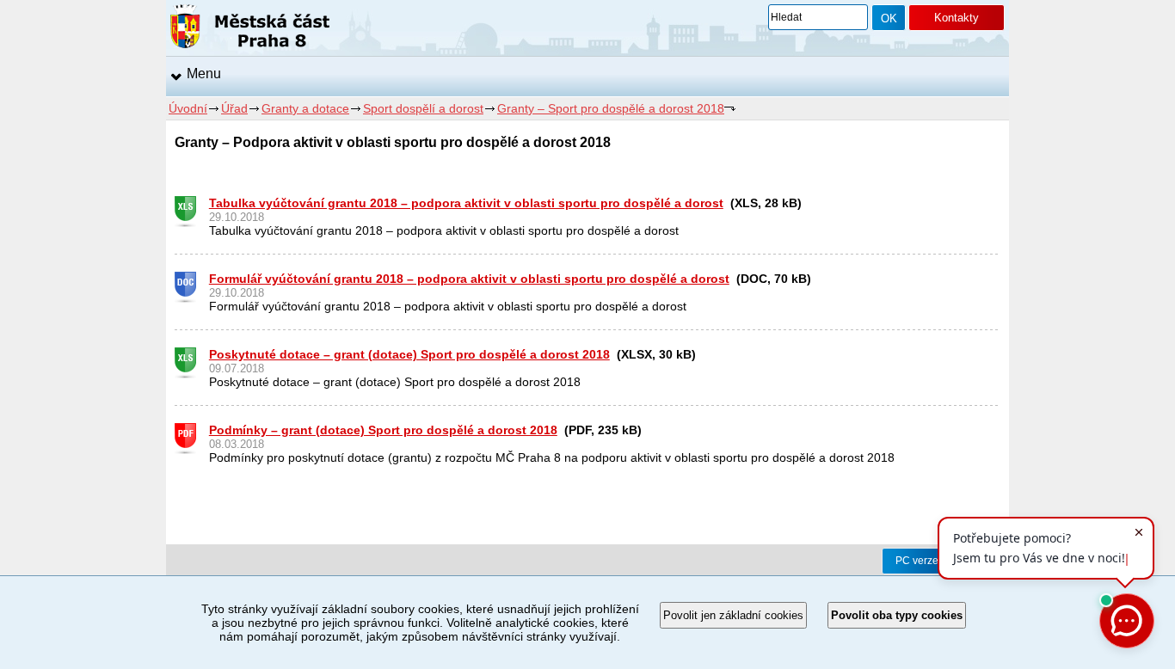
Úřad (234, 108)
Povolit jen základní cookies (733, 615)
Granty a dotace (305, 108)
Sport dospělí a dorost (423, 108)
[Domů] (249, 29)
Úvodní (188, 108)
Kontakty (956, 17)
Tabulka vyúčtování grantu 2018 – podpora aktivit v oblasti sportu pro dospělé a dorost (466, 203)
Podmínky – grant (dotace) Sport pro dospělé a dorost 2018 (383, 430)
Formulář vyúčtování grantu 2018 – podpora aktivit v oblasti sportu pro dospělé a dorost (469, 278)
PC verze (916, 561)
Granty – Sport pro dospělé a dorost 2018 (610, 108)
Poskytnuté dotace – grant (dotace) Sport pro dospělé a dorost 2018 (409, 354)
